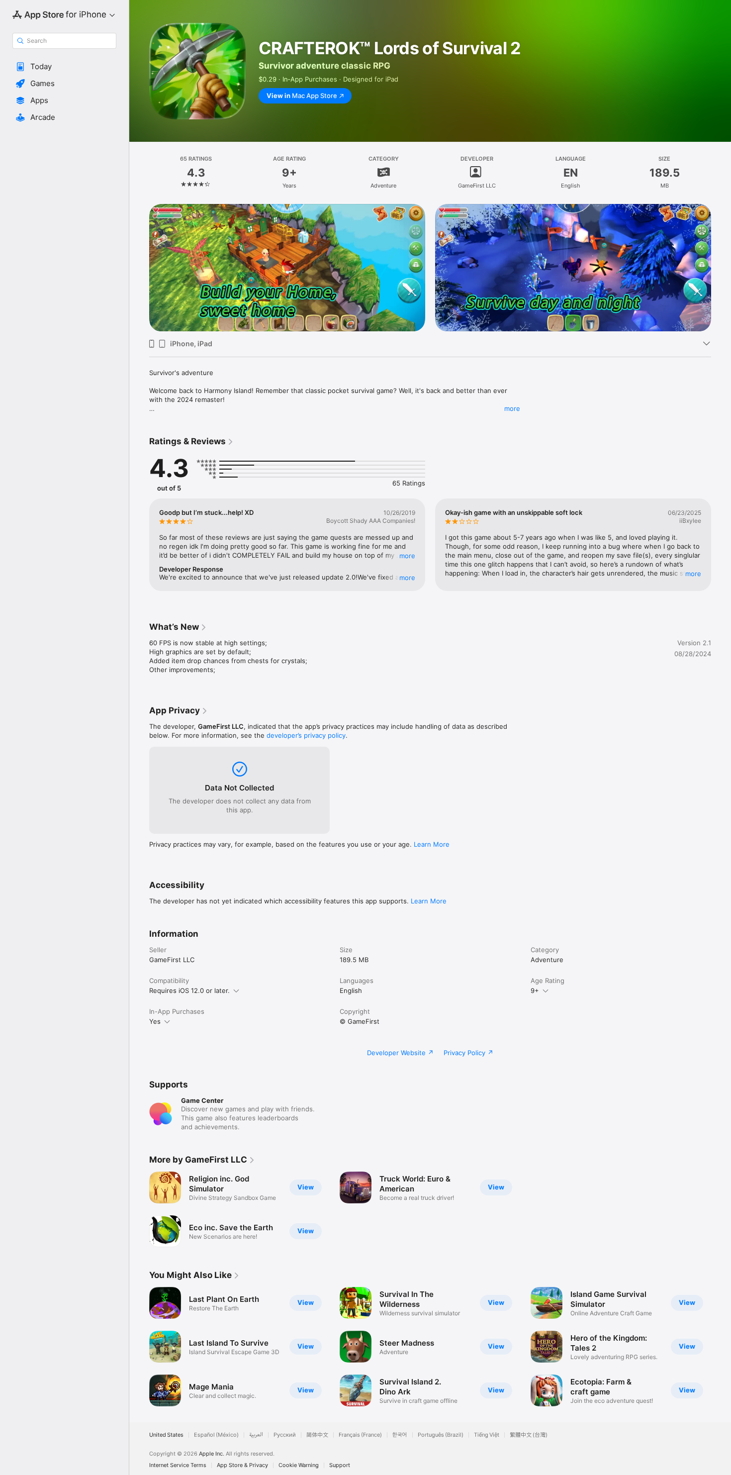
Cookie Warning (298, 1465)
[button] (64, 66)
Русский (285, 1435)
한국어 (399, 1435)
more (512, 408)
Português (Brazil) (440, 1435)
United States (166, 1435)
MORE (407, 556)
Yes (155, 1021)
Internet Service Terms (177, 1465)
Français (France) (360, 1435)
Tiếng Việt (486, 1435)
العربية (256, 1435)
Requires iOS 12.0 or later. (189, 990)
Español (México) (216, 1435)
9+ (535, 990)
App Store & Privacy (242, 1465)
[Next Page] (721, 268)
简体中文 (317, 1435)
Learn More (432, 844)
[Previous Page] (139, 268)
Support (339, 1465)
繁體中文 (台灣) (529, 1435)
